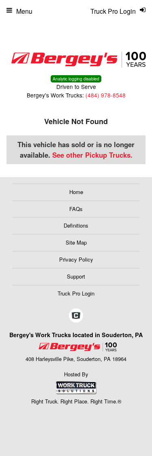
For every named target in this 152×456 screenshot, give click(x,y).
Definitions (76, 225)
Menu (24, 11)
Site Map (76, 242)
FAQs (76, 209)
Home (76, 192)
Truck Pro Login (76, 293)
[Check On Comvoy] (76, 316)
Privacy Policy (76, 259)
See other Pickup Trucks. (92, 155)
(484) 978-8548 (106, 95)
